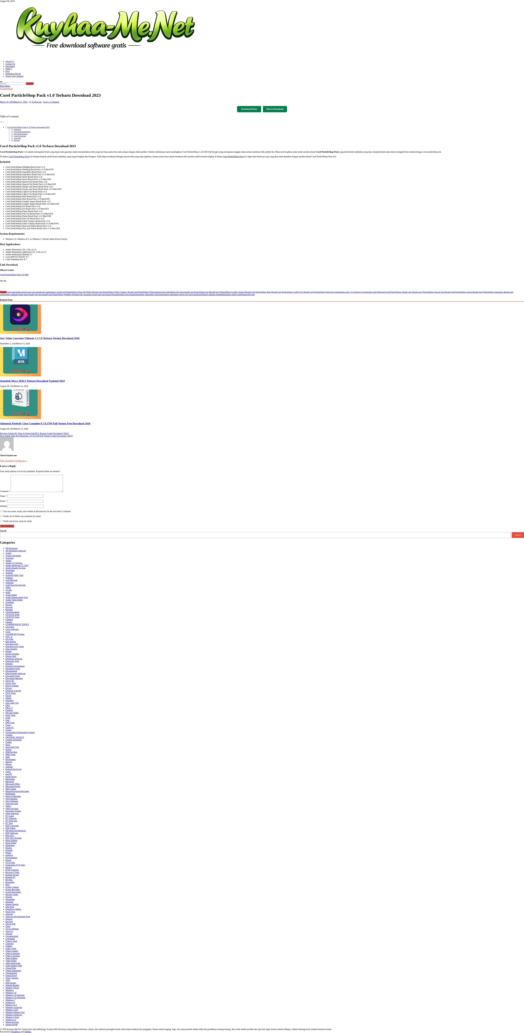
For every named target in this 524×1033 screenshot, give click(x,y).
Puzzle (8, 860)
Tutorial (8, 934)
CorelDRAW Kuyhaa (14, 634)
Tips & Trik (10, 924)
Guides (8, 742)
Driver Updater (12, 686)
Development (11, 671)
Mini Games (10, 789)
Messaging (10, 779)
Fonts (7, 718)
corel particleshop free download (175, 292)
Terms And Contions (14, 76)
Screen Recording (13, 892)
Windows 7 (10, 1000)
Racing (8, 867)
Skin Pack (9, 907)
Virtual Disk (10, 968)
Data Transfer (11, 649)
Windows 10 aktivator (14, 995)
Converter (9, 627)
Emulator (9, 700)
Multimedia (10, 794)
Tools (7, 926)
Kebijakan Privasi (13, 74)
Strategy (9, 919)
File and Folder (12, 713)
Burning (9, 610)
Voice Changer (11, 978)
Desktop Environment (14, 666)
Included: (17, 129)
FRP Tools (10, 722)
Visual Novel (11, 975)
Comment (5, 491)
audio (7, 592)
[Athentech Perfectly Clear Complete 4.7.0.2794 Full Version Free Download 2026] (20, 418)
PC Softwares (11, 821)
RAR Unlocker (12, 870)
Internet (8, 762)
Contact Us (10, 64)
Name (3, 496)
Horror (8, 749)
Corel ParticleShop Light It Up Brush (292, 292)
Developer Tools (12, 668)
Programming (11, 857)
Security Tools (11, 894)
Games (8, 730)
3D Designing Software (15, 551)
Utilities (8, 946)
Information (10, 759)
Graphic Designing (13, 740)
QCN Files (10, 862)
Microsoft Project (12, 786)
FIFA (7, 705)
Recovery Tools (12, 872)
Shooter (8, 897)
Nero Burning (11, 799)
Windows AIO (11, 1010)
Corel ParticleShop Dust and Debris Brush (79, 292)
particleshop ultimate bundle (210, 294)
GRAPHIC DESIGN (14, 737)
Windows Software (13, 1015)
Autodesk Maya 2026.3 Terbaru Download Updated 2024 (32, 380)
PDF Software (11, 833)
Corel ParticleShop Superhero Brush (493, 292)
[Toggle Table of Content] (2, 122)
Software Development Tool (17, 916)
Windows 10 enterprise (15, 997)
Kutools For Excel (13, 769)
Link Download (20, 136)
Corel (7, 632)
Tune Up (9, 931)
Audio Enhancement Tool (16, 597)
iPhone (8, 764)
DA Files (9, 639)
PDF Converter (12, 826)
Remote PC (10, 877)
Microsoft (9, 781)
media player (11, 776)
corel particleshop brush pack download (23, 292)
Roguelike (9, 882)
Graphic (8, 735)
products (9, 855)
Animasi (9, 578)
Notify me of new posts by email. (17, 521)
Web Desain (10, 983)
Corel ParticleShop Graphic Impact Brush (232, 292)
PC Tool (9, 823)
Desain (8, 651)
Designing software (13, 659)
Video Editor (11, 961)
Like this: (17, 138)
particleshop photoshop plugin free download (178, 294)
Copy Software (12, 629)
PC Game (9, 816)
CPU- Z (8, 637)
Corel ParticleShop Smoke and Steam (401, 292)
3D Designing (11, 548)
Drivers (8, 688)
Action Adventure (13, 555)
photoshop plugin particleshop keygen (238, 294)
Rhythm (8, 880)
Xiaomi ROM (11, 1024)
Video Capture (11, 951)
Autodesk (9, 602)
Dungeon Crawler (13, 691)
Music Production (13, 796)
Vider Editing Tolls (13, 966)
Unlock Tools (11, 941)
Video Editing (11, 958)
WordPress (15, 1032)
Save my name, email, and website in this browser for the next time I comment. (37, 511)
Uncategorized (6, 88)
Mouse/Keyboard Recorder (17, 791)
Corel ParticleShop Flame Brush (147, 292)
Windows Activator (13, 1007)
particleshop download (124, 294)
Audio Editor (11, 595)
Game (8, 725)
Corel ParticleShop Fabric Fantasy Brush (115, 292)
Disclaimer (10, 66)
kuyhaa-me (36, 102)
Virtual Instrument (13, 970)
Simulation (10, 899)
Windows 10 (10, 993)
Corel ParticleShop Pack (18, 156)
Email (3, 501)
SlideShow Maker (13, 909)
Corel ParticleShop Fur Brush (201, 292)
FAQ (7, 71)
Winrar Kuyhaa (12, 1022)
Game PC (9, 727)
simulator (9, 902)
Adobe (8, 560)
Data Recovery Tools (14, 646)
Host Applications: (21, 134)
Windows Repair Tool (14, 1012)
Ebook (8, 695)
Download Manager (14, 678)
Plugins (8, 848)
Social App (10, 912)
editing (8, 698)
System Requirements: (22, 132)
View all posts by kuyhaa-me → (14, 461)
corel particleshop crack (51, 292)
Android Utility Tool (14, 575)
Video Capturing (12, 953)
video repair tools (12, 963)
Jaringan (9, 767)
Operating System (13, 811)
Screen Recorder (12, 889)
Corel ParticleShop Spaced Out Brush (433, 292)
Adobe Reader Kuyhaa (15, 568)
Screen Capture (12, 887)
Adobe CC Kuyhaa (13, 563)
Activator (9, 558)
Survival (9, 921)
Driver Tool (10, 683)
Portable (9, 850)
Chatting (9, 619)
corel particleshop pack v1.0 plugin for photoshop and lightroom (357, 292)
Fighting (9, 710)
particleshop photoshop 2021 (146, 294)
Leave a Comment (51, 102)
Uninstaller (10, 939)
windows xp (10, 1020)
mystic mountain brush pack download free (95, 294)
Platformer (9, 845)
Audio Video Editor (14, 600)
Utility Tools (10, 948)
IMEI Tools (10, 754)
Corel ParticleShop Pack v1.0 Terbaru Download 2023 (28, 127)
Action (8, 553)
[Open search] (1, 81)
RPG (7, 884)
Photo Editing (11, 840)
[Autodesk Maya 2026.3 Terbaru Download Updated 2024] (20, 375)
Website (3, 506)
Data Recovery (11, 644)
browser (8, 607)
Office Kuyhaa (11, 808)
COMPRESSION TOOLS (17, 624)
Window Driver (12, 988)
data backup (10, 641)
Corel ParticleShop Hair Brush (263, 292)
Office (8, 806)
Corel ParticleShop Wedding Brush (62, 294)
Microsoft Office (12, 784)
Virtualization (11, 973)
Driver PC (9, 681)
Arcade (8, 590)
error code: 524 (12, 703)
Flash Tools (10, 715)
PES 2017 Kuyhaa (13, 838)
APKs (8, 587)
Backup (8, 605)
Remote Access (12, 875)
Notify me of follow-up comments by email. (22, 516)
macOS (8, 774)
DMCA (8, 69)
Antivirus (9, 582)
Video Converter (12, 956)
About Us (9, 61)
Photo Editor (10, 843)
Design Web (10, 656)
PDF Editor (10, 828)
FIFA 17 (9, 708)
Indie (7, 757)
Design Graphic (12, 654)
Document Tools (12, 676)
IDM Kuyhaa (11, 752)
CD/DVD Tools (12, 617)
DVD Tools (10, 693)
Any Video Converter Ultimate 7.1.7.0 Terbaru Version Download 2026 (40, 338)
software (9, 914)
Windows (9, 990)
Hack (7, 745)
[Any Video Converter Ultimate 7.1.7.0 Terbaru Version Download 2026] (20, 333)
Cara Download (12, 612)
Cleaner (8, 622)
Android (9, 573)
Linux (8, 772)
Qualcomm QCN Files (15, 865)
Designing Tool (12, 661)
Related (17, 140)
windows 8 (10, 1002)
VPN (7, 980)
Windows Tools (12, 1017)
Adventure (10, 570)
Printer (8, 853)
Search (3, 531)
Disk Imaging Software (15, 673)
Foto (7, 720)
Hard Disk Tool (12, 747)
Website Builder (12, 985)
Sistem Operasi (11, 904)
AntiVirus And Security (15, 585)
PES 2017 (9, 835)
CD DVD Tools (12, 614)
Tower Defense (12, 929)
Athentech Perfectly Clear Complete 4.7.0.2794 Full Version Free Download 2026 (45, 423)
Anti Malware (11, 580)
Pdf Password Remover (15, 830)
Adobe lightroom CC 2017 (17, 565)
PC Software (11, 818)
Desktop (9, 664)
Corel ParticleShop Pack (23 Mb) (14, 274)
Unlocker (9, 943)
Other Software (12, 813)
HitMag (27, 1032)
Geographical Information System (20, 732)
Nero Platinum (11, 801)
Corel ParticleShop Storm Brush (464, 292)
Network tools (11, 803)
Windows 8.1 (11, 1005)
